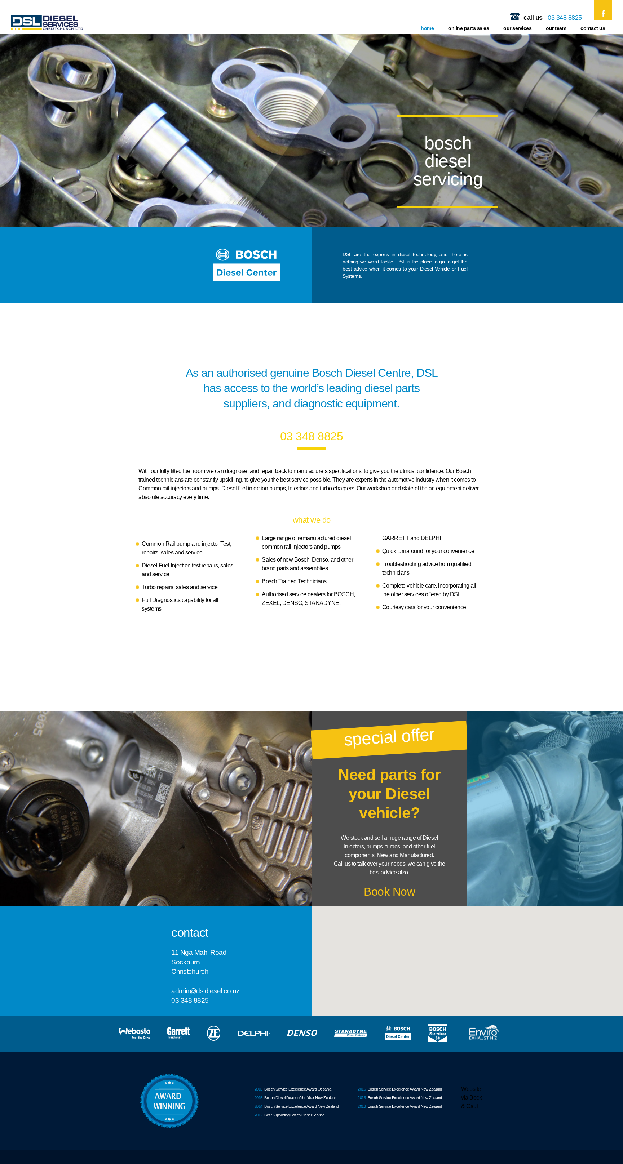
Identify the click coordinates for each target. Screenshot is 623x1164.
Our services (517, 28)
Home (427, 28)
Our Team (556, 28)
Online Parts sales (468, 28)
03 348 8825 (565, 17)
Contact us (592, 28)
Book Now (389, 891)
